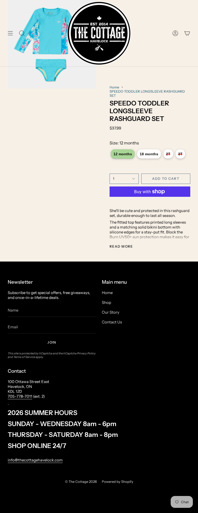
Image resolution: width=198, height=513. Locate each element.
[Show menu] (10, 33)
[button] (22, 33)
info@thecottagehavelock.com (35, 460)
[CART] (187, 33)
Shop (106, 302)
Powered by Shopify (117, 481)
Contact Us (112, 322)
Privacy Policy (86, 353)
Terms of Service (24, 357)
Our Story (110, 312)
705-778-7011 (20, 396)
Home (114, 87)
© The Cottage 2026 (81, 481)
